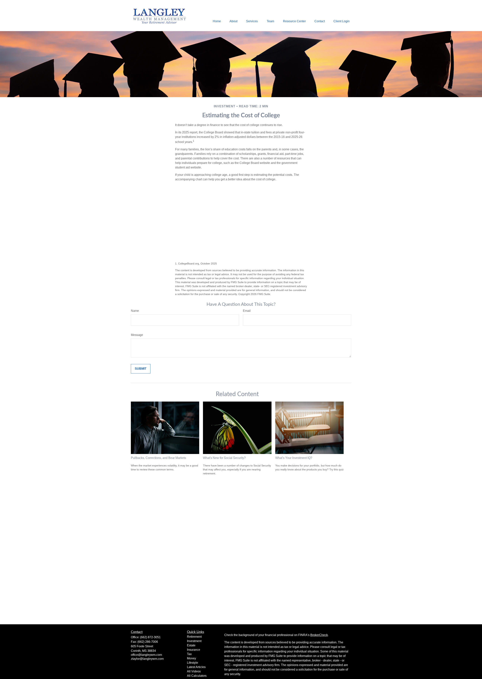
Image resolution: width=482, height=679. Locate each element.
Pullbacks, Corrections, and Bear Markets (158, 457)
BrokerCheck (319, 635)
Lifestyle (192, 662)
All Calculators (197, 675)
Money (191, 658)
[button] (216, 21)
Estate (191, 645)
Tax (189, 654)
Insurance (193, 649)
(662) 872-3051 (150, 637)
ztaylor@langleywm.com (147, 658)
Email (247, 310)
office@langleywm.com (146, 654)
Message (137, 334)
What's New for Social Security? (224, 457)
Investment (194, 641)
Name (135, 310)
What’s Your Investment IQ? (293, 457)
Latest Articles (196, 667)
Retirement (194, 636)
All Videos (194, 671)
